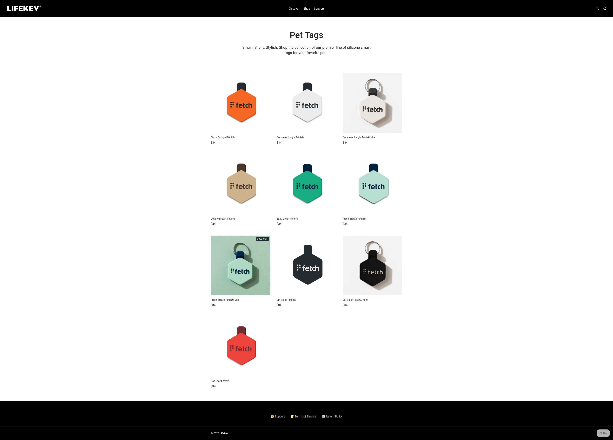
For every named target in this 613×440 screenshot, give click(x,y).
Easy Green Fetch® (287, 218)
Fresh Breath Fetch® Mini (225, 299)
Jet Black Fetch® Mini (355, 299)
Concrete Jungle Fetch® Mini (359, 137)
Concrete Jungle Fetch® (290, 137)
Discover (293, 8)
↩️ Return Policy (332, 416)
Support (319, 8)
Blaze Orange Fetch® (223, 137)
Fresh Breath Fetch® (354, 218)
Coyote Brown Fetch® (223, 218)
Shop (306, 8)
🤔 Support (278, 416)
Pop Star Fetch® (220, 381)
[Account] (597, 8)
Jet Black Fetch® (286, 299)
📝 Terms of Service (303, 416)
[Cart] (604, 8)
